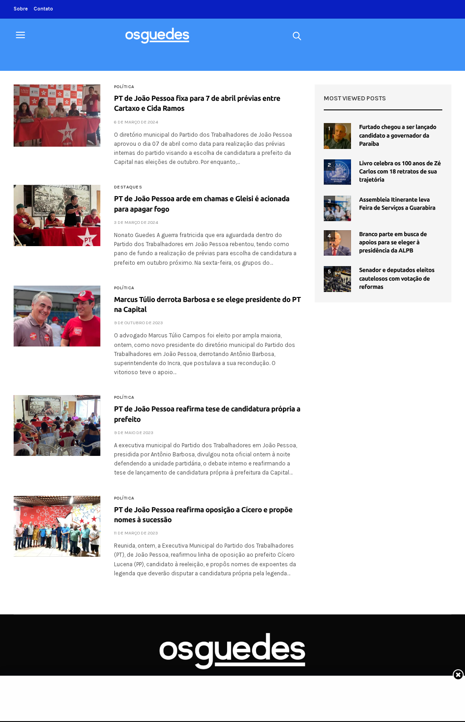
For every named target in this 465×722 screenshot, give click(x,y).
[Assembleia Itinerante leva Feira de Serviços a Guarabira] (337, 208)
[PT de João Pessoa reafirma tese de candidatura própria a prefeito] (57, 425)
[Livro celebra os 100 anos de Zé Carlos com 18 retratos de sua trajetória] (337, 172)
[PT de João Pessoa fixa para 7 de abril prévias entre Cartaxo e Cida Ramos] (57, 115)
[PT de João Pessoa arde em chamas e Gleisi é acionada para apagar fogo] (57, 215)
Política (124, 86)
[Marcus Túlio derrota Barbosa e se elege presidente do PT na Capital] (57, 316)
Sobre (21, 9)
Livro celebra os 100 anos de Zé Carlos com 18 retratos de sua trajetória (400, 171)
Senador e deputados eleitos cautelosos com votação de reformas (397, 278)
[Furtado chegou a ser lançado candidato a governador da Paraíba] (337, 135)
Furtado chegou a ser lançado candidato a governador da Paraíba (397, 135)
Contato (43, 9)
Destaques (128, 187)
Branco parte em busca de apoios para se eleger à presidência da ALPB (393, 242)
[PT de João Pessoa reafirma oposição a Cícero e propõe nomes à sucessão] (57, 526)
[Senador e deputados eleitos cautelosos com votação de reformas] (337, 279)
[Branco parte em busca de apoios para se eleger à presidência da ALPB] (337, 243)
